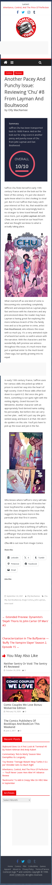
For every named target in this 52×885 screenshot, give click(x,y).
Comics (9, 73)
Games (43, 866)
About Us (17, 869)
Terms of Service (42, 869)
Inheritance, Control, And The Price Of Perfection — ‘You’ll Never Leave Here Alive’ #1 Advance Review (25, 772)
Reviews (18, 73)
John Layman (40, 600)
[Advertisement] (30, 827)
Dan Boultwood (14, 600)
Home (10, 866)
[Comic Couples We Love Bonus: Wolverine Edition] (26, 678)
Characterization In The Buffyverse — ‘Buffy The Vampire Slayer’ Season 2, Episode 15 (25, 643)
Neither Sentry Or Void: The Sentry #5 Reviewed (25, 665)
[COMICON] (26, 18)
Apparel (7, 869)
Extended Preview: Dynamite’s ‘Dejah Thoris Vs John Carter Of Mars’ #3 (25, 621)
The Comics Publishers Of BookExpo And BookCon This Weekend (22, 724)
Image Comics (27, 600)
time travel (8, 603)
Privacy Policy (28, 869)
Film (24, 866)
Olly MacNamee (33, 596)
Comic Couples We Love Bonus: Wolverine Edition (23, 706)
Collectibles (33, 866)
